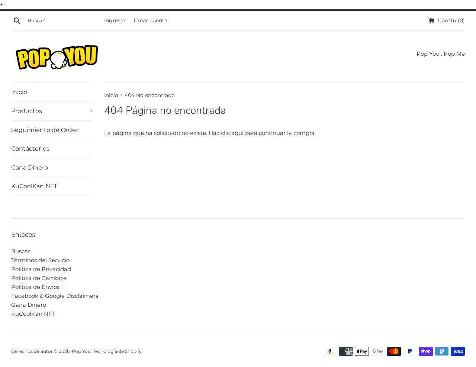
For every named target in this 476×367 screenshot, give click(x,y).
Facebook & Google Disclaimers (54, 295)
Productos (52, 111)
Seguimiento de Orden (45, 129)
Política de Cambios (38, 277)
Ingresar (115, 20)
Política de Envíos (35, 286)
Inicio (19, 92)
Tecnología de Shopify (117, 351)
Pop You (81, 351)
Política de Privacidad (41, 269)
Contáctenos (30, 148)
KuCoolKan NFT (34, 186)
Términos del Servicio (40, 260)
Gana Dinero (29, 167)
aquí (237, 132)
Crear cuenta (150, 20)
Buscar (20, 251)
